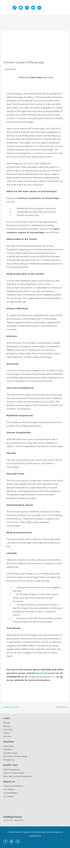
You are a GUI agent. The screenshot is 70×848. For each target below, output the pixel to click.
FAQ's (6, 733)
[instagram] (40, 8)
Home (6, 722)
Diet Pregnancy (11, 769)
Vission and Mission (13, 786)
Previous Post (9, 707)
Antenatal (8, 746)
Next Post (62, 707)
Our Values (8, 789)
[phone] (15, 8)
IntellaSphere (35, 836)
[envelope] (21, 8)
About (6, 726)
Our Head (8, 796)
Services (7, 729)
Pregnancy (9, 760)
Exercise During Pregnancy (17, 776)
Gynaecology (10, 753)
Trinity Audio (35, 77)
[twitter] (34, 8)
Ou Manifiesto (10, 793)
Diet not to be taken (14, 773)
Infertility (7, 749)
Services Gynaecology (15, 756)
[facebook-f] (28, 8)
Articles (7, 736)
